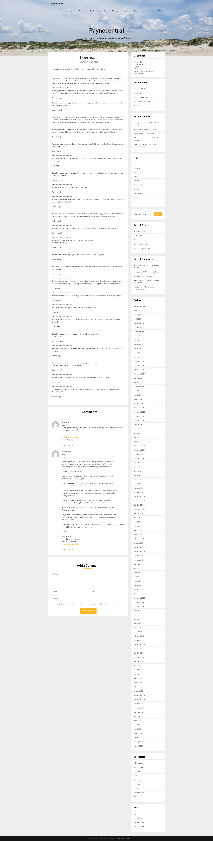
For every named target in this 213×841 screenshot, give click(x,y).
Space (136, 11)
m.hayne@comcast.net (70, 437)
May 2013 (137, 382)
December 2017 (139, 374)
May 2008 (137, 526)
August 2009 (138, 463)
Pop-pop (127, 11)
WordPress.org (139, 826)
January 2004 (138, 742)
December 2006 (139, 594)
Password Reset (139, 185)
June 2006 (137, 619)
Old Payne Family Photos (151, 129)
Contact (136, 202)
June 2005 (137, 670)
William (160, 11)
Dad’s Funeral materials (142, 97)
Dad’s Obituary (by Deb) (142, 106)
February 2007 (139, 585)
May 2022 (137, 340)
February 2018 (139, 370)
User (135, 197)
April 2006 (137, 627)
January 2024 (138, 315)
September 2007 (139, 560)
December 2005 (139, 644)
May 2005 (137, 674)
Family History (95, 11)
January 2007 (138, 589)
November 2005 (139, 649)
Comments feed (139, 822)
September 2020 (139, 361)
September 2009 (139, 458)
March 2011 (138, 399)
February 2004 (139, 737)
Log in (136, 814)
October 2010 (139, 416)
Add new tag (67, 11)
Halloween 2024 (139, 89)
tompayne (137, 123)
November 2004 (139, 699)
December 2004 (139, 695)
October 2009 (139, 454)
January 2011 (138, 403)
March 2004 (138, 733)
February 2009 (139, 488)
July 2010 (137, 429)
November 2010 (139, 412)
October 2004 (139, 704)
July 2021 (137, 357)
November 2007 (139, 551)
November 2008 (139, 501)
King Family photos (149, 134)
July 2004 (137, 716)
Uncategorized (148, 11)
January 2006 (138, 640)
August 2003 (138, 746)
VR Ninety (137, 69)
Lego (106, 11)
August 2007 (138, 564)
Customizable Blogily (122, 838)
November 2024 (139, 306)
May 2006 (137, 623)
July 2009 (137, 467)
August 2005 (138, 661)
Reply (72, 445)
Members (137, 181)
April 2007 (137, 577)
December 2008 (139, 496)
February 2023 (139, 323)
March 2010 (138, 441)
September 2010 (139, 420)
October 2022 (139, 327)
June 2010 (137, 433)
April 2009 (137, 480)
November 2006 (139, 598)
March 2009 (138, 484)
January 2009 (138, 492)
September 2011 (139, 387)
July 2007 (137, 568)
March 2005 (138, 682)
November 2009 (139, 450)
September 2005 (139, 657)
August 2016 (138, 378)
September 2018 (139, 365)
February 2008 (139, 539)
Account (137, 168)
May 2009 (137, 475)
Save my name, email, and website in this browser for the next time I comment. (89, 604)
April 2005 (137, 678)
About (136, 164)
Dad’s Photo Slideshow (142, 101)
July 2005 (137, 666)
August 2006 (138, 611)
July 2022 (137, 336)
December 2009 (139, 446)
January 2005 (138, 691)
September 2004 (139, 708)
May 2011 (137, 391)
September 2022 (139, 332)
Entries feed (138, 818)
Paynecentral (57, 3)
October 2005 (139, 653)
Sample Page (138, 193)
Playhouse (115, 11)
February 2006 (139, 636)
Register (137, 189)
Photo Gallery (138, 62)
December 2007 (139, 547)
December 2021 (139, 348)
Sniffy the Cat (138, 67)
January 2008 (138, 543)
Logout (136, 176)
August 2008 (138, 513)
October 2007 (139, 556)
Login (135, 172)
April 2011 (137, 395)
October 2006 (139, 602)
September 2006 (139, 606)
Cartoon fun (138, 93)
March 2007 (138, 581)
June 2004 (137, 721)
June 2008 (137, 522)
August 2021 (138, 353)
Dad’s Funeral (81, 11)
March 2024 (138, 310)
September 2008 (139, 509)
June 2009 (137, 471)
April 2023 (137, 319)
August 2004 (138, 712)
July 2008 (137, 518)
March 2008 (138, 534)
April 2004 (137, 729)
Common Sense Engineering (143, 71)
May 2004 (137, 725)
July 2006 (137, 615)
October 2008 (139, 505)
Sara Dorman (138, 144)
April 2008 (137, 530)
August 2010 (138, 425)
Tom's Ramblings (139, 64)
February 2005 (139, 687)
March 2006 (138, 632)
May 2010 (137, 437)
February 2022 (139, 344)
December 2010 (139, 408)
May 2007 (137, 573)
